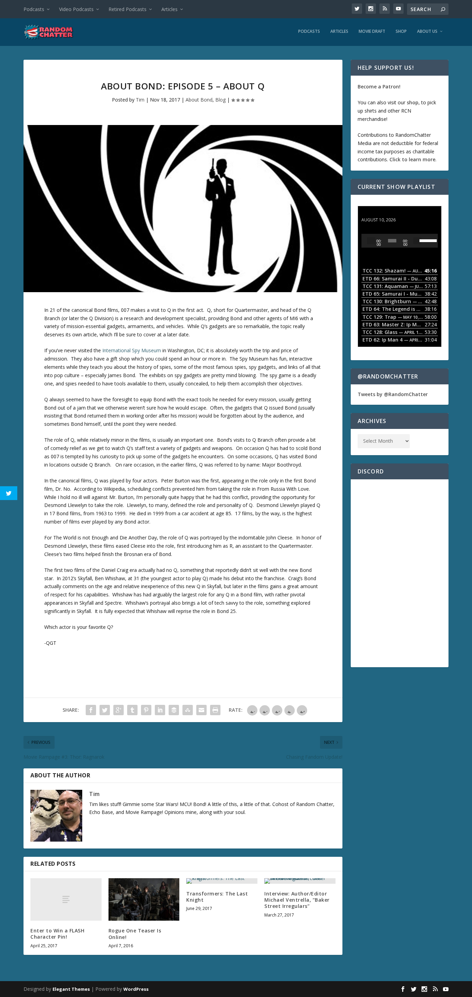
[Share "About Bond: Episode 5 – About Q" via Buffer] (174, 710)
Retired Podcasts (127, 9)
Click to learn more (412, 159)
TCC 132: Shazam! (383, 213)
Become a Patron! (379, 86)
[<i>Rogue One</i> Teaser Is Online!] (144, 899)
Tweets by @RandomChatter (393, 394)
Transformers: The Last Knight (217, 896)
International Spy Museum (131, 350)
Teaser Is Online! (134, 933)
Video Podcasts (76, 9)
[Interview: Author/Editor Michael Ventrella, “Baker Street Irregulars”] (300, 881)
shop (412, 102)
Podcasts (33, 9)
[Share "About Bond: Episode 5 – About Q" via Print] (215, 710)
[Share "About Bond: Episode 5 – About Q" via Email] (201, 710)
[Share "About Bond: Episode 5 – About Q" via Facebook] (91, 710)
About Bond (199, 99)
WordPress (136, 989)
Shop (401, 31)
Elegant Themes (71, 989)
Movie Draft (372, 31)
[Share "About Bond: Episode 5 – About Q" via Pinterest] (146, 710)
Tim (140, 99)
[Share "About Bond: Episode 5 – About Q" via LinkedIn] (160, 710)
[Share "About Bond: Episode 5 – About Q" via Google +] (118, 710)
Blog (220, 99)
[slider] (426, 240)
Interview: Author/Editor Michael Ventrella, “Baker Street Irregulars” (297, 899)
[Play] (371, 240)
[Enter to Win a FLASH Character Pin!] (66, 899)
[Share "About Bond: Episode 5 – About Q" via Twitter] (105, 710)
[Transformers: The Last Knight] (221, 881)
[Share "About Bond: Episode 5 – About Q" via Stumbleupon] (188, 710)
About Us (427, 31)
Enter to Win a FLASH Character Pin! (57, 933)
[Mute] (417, 240)
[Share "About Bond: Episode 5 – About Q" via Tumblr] (132, 710)
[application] (399, 241)
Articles (169, 9)
